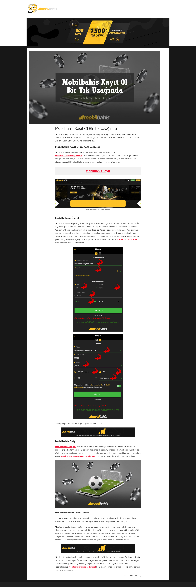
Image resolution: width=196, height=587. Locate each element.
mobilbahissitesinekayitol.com (68, 156)
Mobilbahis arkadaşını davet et (82, 567)
